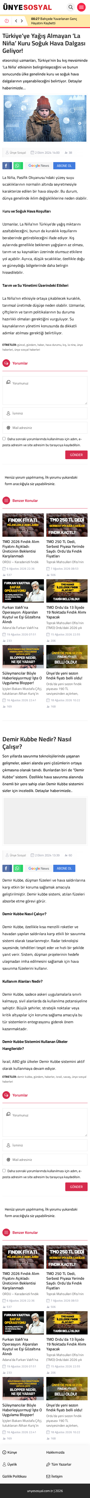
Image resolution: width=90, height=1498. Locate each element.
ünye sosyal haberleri (27, 349)
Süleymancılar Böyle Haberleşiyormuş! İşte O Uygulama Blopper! (22, 678)
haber (40, 344)
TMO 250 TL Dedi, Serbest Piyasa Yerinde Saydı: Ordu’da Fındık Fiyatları (65, 549)
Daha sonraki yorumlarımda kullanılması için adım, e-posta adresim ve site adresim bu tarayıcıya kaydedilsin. (42, 442)
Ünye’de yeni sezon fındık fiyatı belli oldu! (64, 676)
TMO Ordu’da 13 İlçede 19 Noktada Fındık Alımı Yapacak (66, 612)
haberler (49, 1076)
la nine (72, 344)
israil (59, 1076)
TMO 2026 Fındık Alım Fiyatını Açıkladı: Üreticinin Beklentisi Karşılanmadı (20, 549)
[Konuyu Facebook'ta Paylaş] (7, 165)
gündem (31, 344)
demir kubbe (24, 1076)
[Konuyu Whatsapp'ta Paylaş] (18, 165)
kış (64, 344)
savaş (67, 1076)
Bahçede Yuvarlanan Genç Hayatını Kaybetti (54, 21)
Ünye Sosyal (18, 152)
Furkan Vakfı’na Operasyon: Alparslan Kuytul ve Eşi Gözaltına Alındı (21, 614)
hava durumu (53, 344)
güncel (21, 344)
